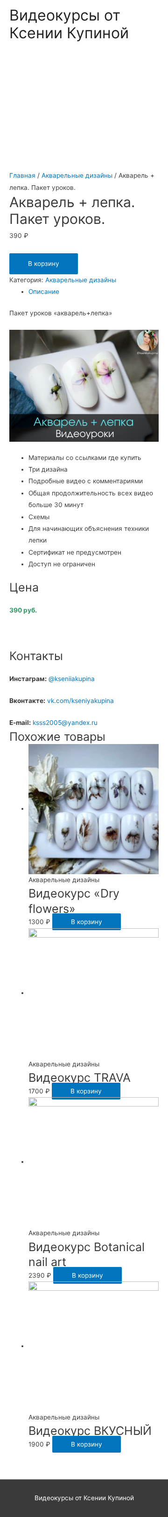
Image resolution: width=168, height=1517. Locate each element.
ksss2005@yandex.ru (65, 722)
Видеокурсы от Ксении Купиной (69, 24)
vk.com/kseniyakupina (81, 700)
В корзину (43, 263)
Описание (43, 291)
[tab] (93, 292)
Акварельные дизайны (77, 175)
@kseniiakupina (72, 678)
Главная (22, 175)
